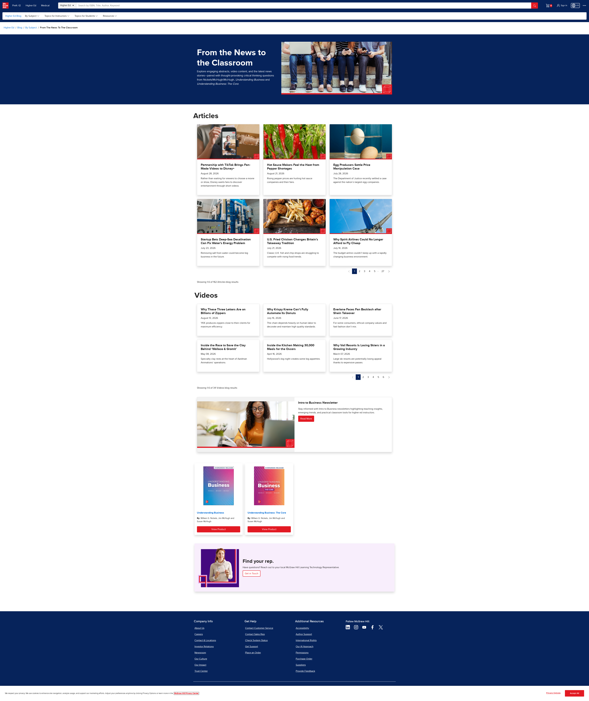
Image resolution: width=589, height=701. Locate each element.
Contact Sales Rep (255, 634)
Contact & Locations (205, 640)
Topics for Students (85, 16)
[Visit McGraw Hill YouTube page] (364, 627)
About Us (199, 628)
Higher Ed (31, 5)
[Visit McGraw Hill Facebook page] (372, 627)
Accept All (574, 693)
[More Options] (584, 5)
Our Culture (200, 659)
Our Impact (200, 665)
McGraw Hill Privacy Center (186, 693)
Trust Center (201, 671)
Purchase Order (304, 659)
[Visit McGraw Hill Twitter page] (381, 627)
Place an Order (253, 652)
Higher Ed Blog (13, 16)
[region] (294, 693)
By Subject (31, 16)
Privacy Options (553, 693)
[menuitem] (32, 16)
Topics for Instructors (55, 16)
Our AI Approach (304, 646)
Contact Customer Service (259, 628)
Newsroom (200, 652)
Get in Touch (251, 573)
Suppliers (301, 665)
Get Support (251, 646)
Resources (108, 16)
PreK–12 (16, 5)
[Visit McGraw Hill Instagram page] (356, 627)
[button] (561, 5)
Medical (45, 5)
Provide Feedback (305, 671)
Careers (198, 634)
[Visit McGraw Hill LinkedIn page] (348, 627)
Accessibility (302, 628)
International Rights (306, 640)
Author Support (304, 634)
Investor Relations (204, 646)
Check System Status (256, 640)
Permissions (302, 652)
